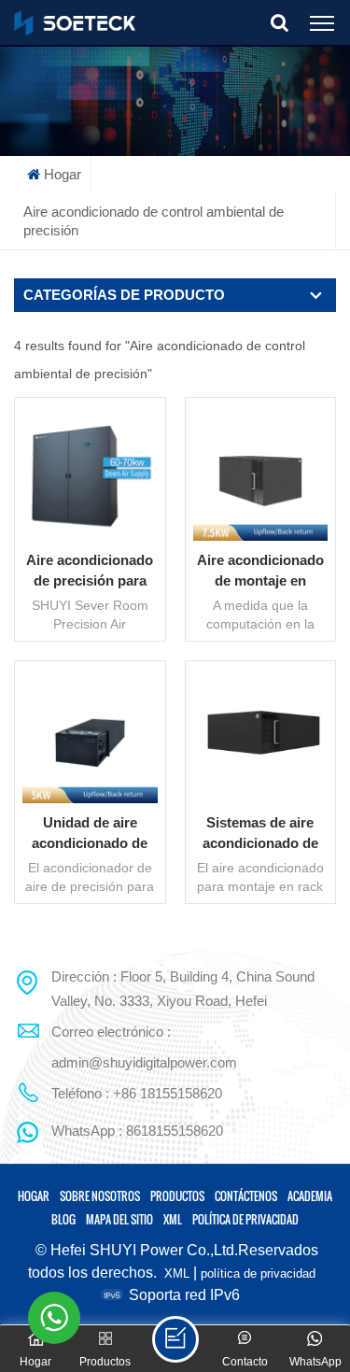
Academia (309, 1196)
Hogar (62, 174)
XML (172, 1219)
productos (177, 1196)
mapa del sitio (119, 1219)
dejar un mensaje (175, 1339)
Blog (63, 1219)
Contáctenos (246, 1196)
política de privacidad (245, 1219)
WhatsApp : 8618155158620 (137, 1131)
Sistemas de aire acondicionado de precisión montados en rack (260, 834)
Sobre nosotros (100, 1196)
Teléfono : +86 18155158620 (136, 1093)
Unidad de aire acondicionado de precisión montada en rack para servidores (89, 834)
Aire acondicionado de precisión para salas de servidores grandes (89, 571)
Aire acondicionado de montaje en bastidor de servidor (260, 571)
